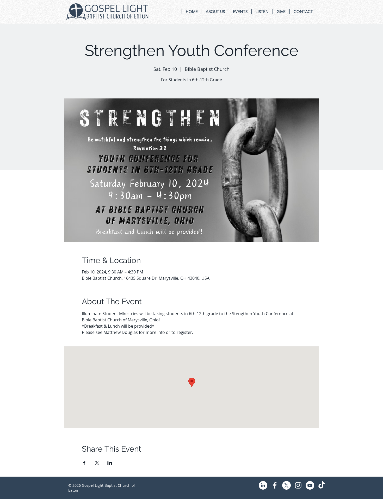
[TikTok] (321, 485)
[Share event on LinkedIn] (109, 463)
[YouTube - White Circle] (310, 485)
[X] (286, 485)
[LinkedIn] (263, 485)
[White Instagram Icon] (298, 485)
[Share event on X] (97, 463)
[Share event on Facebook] (84, 463)
